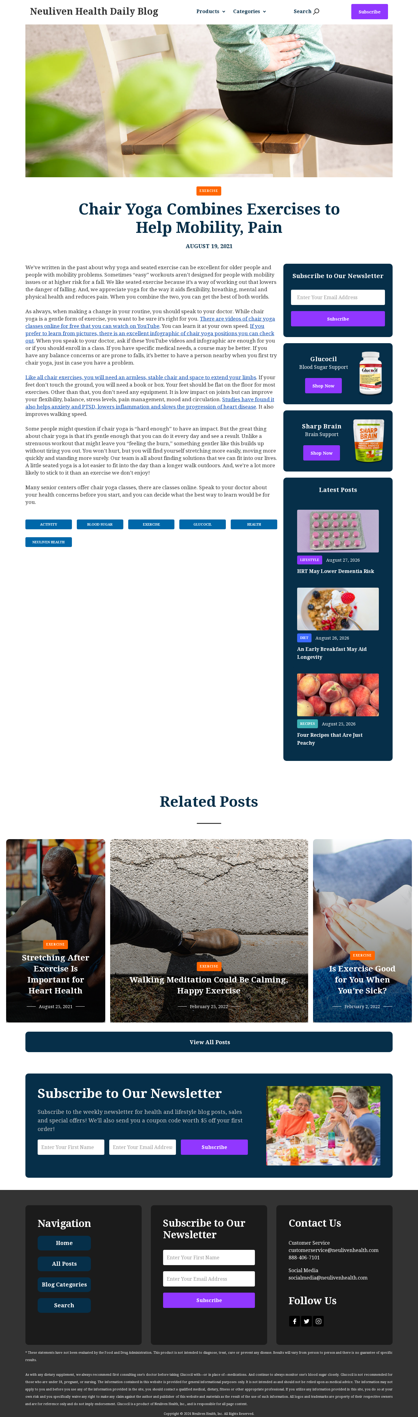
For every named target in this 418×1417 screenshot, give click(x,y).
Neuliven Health (48, 542)
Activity (48, 525)
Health (254, 525)
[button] (213, 12)
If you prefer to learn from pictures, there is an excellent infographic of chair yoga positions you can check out (149, 333)
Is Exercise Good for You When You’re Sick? (362, 979)
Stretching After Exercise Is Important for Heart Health (55, 974)
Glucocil (202, 525)
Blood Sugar (100, 525)
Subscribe (370, 11)
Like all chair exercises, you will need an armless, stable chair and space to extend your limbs (140, 377)
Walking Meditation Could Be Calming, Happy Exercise (208, 985)
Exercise (209, 191)
